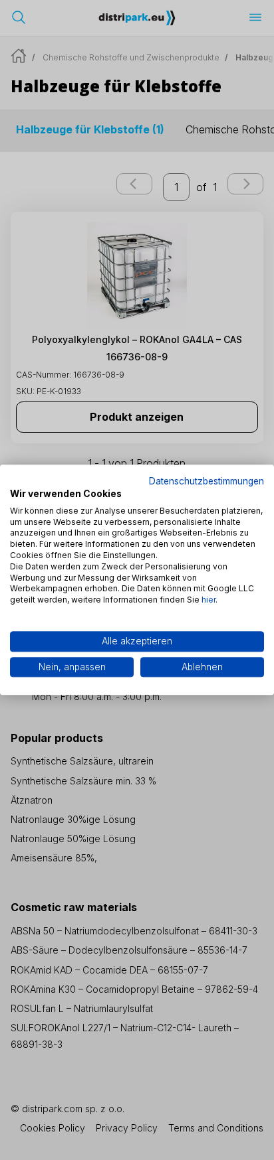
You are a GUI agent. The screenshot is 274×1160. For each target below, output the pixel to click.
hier (208, 600)
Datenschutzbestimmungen (206, 481)
